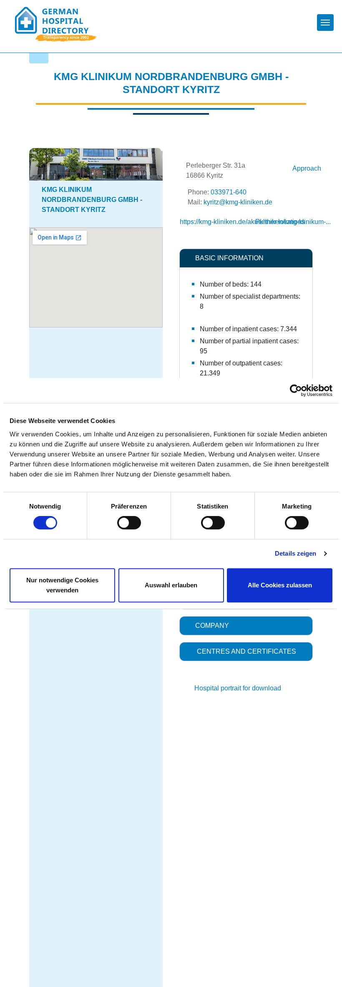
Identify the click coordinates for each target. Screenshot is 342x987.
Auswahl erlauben (171, 585)
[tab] (246, 258)
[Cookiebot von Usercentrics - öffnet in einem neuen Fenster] (295, 390)
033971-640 (228, 192)
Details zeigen (295, 553)
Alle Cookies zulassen (280, 585)
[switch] (129, 522)
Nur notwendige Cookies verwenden (62, 585)
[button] (246, 258)
